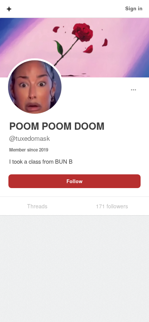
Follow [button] (74, 181)
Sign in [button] (134, 8)
